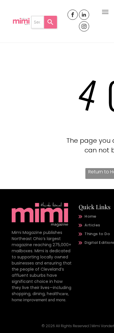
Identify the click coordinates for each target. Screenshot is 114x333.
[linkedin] (84, 15)
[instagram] (84, 27)
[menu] (105, 12)
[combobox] (37, 22)
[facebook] (73, 15)
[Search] (50, 22)
